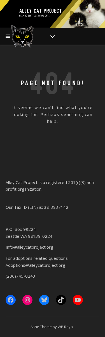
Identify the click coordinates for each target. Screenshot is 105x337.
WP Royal (66, 326)
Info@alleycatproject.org (29, 247)
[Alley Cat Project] (22, 36)
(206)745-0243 (20, 276)
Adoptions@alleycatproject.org (35, 265)
